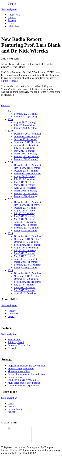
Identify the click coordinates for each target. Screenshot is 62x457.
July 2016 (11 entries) (25, 250)
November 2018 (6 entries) (27, 167)
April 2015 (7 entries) (25, 293)
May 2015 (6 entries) (24, 290)
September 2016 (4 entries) (27, 244)
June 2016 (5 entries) (24, 253)
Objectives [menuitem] (13, 313)
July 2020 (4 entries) (24, 125)
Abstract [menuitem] (12, 310)
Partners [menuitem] (12, 17)
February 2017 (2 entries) (26, 227)
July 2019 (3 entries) (24, 148)
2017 (10, 199)
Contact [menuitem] (11, 406)
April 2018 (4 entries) (25, 187)
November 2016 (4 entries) (27, 239)
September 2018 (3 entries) (27, 173)
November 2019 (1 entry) (27, 136)
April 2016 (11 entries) (25, 259)
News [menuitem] (11, 23)
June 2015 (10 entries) (25, 287)
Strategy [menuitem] (12, 20)
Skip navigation (9, 9)
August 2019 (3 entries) (26, 145)
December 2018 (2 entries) (27, 165)
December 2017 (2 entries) (27, 202)
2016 (10, 233)
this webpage (11, 80)
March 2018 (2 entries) (25, 190)
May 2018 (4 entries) (24, 185)
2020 (10, 119)
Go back (5, 105)
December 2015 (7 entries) (27, 273)
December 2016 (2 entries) (27, 236)
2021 (10, 111)
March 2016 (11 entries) (26, 261)
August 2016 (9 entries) (26, 247)
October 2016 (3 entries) (26, 242)
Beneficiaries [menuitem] (14, 339)
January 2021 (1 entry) (25, 116)
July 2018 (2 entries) (24, 179)
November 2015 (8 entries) (27, 276)
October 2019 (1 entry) (25, 139)
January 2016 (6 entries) (26, 267)
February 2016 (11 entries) (27, 264)
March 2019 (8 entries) (25, 153)
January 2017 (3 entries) (26, 230)
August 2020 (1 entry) (25, 122)
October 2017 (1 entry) (25, 207)
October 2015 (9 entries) (26, 279)
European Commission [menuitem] (19, 345)
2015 (10, 270)
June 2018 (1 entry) (24, 182)
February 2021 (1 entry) (26, 113)
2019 (10, 130)
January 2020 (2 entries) (26, 128)
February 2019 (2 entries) (26, 156)
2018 (10, 162)
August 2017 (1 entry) (25, 210)
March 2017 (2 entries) (25, 224)
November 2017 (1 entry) (27, 204)
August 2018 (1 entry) (25, 176)
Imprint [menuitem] (11, 411)
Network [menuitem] (12, 348)
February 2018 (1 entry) (26, 193)
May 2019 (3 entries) (24, 150)
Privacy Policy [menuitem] (15, 409)
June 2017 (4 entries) (24, 216)
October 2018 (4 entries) (26, 170)
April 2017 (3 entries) (25, 222)
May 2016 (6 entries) (24, 256)
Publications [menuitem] (14, 26)
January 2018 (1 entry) (25, 196)
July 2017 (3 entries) (24, 213)
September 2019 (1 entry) (27, 142)
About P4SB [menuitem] (14, 14)
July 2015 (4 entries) (24, 284)
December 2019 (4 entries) (27, 133)
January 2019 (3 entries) (26, 159)
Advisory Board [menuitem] (16, 342)
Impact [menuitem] (11, 316)
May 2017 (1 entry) (24, 219)
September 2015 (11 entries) (28, 281)
